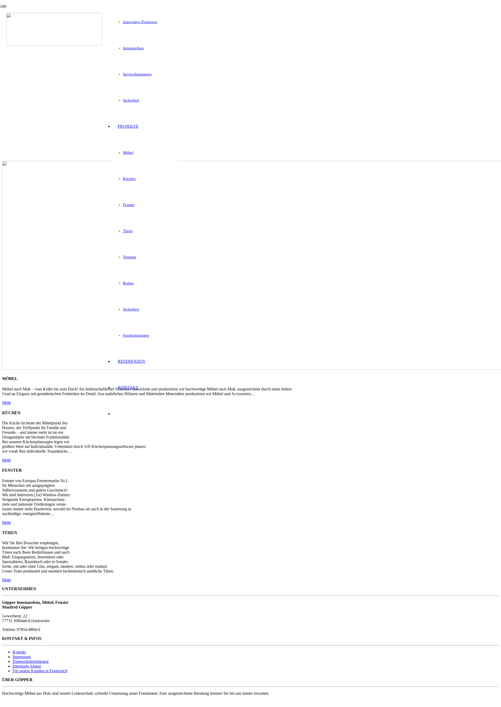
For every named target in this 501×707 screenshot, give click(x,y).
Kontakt (19, 652)
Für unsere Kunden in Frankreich (40, 671)
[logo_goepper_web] (54, 44)
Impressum (22, 657)
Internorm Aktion (27, 666)
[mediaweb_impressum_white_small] (12, 702)
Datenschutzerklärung (31, 661)
